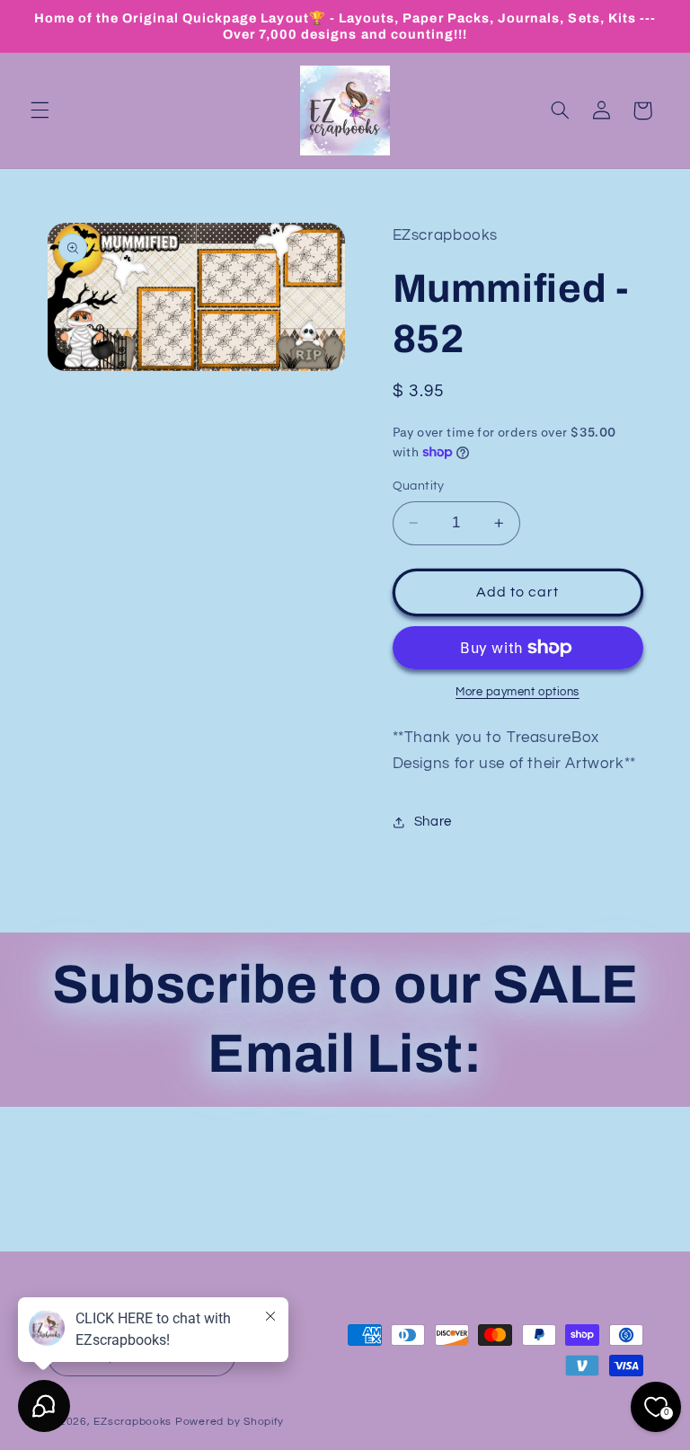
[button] (39, 110)
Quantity (419, 486)
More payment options (517, 692)
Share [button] (433, 821)
